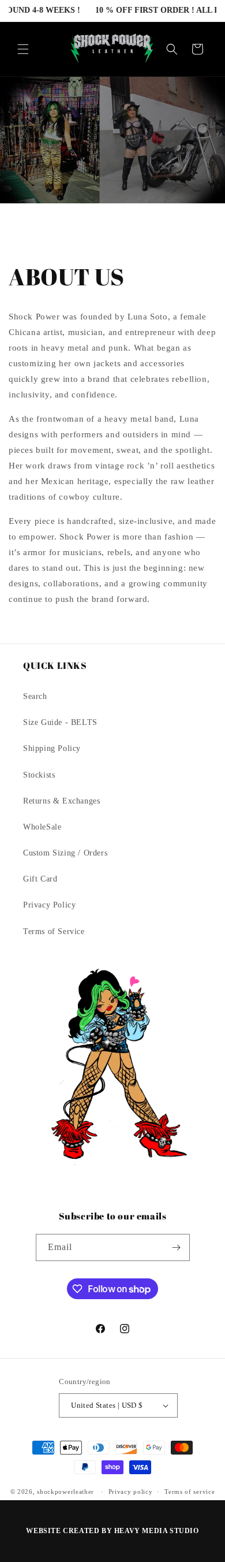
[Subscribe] (176, 1247)
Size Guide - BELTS (60, 722)
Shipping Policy (52, 748)
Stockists (39, 775)
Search (35, 696)
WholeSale (42, 827)
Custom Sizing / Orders (65, 853)
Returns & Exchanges (61, 801)
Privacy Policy (49, 905)
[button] (23, 49)
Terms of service (189, 1491)
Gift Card (40, 879)
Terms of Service (54, 931)
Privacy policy (130, 1491)
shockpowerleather (65, 1491)
